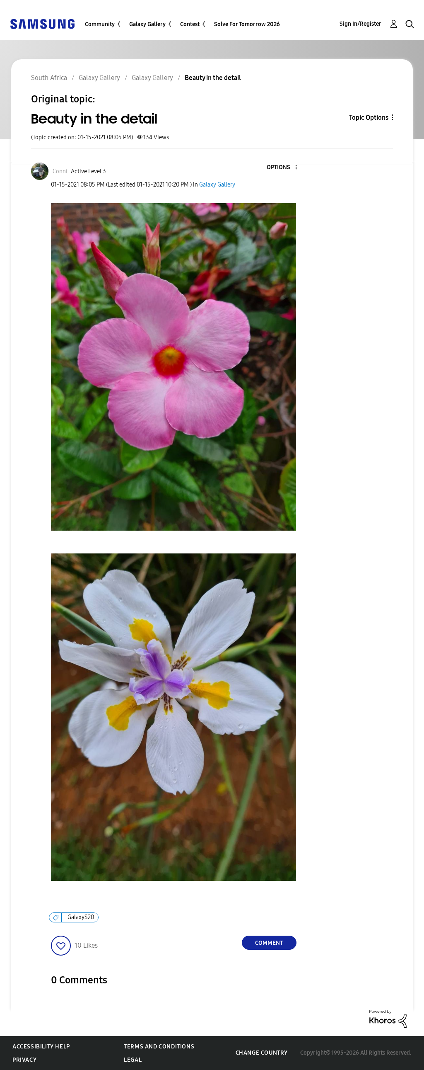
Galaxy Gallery (147, 24)
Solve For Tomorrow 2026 (247, 24)
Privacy (24, 1059)
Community (100, 24)
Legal (133, 1059)
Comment (269, 942)
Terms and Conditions (159, 1046)
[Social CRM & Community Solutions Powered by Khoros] (388, 1018)
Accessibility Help (41, 1046)
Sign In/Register (360, 23)
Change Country (262, 1052)
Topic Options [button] (368, 117)
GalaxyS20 (80, 917)
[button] (281, 168)
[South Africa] (42, 23)
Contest (190, 24)
